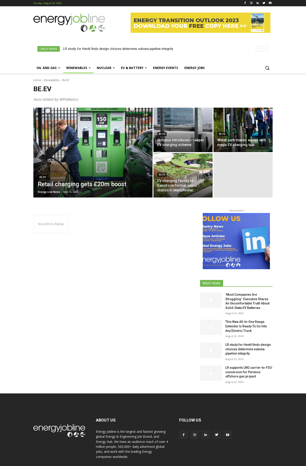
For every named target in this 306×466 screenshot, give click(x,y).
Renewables (51, 80)
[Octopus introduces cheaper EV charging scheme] (183, 130)
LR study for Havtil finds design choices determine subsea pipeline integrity (118, 49)
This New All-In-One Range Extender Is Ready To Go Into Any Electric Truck (246, 326)
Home (37, 80)
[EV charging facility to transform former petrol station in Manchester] (183, 175)
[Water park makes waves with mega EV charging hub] (243, 130)
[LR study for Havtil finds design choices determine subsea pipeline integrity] (211, 350)
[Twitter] (263, 3)
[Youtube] (270, 3)
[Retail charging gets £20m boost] (93, 152)
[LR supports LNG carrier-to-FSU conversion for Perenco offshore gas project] (211, 373)
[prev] (258, 49)
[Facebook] (245, 3)
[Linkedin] (257, 3)
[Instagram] (251, 3)
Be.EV (42, 177)
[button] (267, 67)
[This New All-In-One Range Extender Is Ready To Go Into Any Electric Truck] (211, 327)
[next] (266, 49)
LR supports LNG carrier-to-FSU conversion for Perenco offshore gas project (248, 372)
